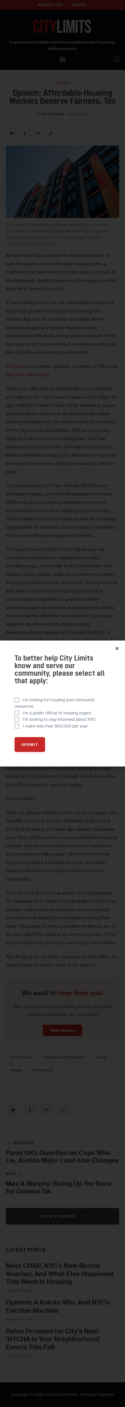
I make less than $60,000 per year (55, 725)
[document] (62, 703)
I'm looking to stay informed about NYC (59, 719)
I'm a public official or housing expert (57, 712)
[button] (117, 648)
